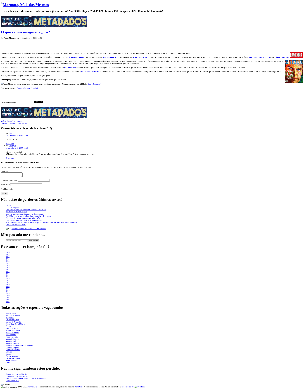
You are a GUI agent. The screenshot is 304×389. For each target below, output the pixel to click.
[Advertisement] (44, 44)
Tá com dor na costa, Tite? (16, 225)
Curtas (8, 326)
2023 (8, 259)
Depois (8, 205)
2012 (8, 280)
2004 (8, 297)
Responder (10, 144)
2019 (8, 265)
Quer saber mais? (94, 84)
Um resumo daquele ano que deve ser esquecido (24, 220)
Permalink (34, 88)
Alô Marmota (11, 313)
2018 (8, 267)
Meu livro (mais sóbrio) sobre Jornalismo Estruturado (25, 378)
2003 (8, 299)
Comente (4, 171)
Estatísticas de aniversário (11, 121)
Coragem (12, 146)
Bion (10, 133)
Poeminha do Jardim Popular (16, 212)
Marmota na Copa (12, 343)
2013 (8, 278)
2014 (8, 276)
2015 (8, 274)
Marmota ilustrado (12, 339)
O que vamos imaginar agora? (25, 32)
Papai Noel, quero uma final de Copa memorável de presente (28, 216)
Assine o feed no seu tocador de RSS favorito (29, 229)
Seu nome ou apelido (9, 180)
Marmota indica (11, 341)
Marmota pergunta (12, 348)
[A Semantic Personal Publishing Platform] (140, 387)
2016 (8, 272)
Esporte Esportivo (12, 333)
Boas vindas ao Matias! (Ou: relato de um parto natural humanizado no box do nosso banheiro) (41, 222)
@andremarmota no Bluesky (16, 374)
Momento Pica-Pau (13, 350)
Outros (8, 354)
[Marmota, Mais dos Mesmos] (25, 4)
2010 (8, 285)
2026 (8, 252)
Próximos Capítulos (13, 358)
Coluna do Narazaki (13, 322)
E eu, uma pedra (12, 328)
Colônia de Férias (12, 320)
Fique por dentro (12, 337)
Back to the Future (13, 315)
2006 (8, 293)
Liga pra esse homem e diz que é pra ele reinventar (25, 214)
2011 (7, 282)
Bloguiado (10, 318)
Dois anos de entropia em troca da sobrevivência (24, 218)
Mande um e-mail (12, 381)
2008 (8, 289)
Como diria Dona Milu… (15, 324)
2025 (8, 255)
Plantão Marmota (23, 88)
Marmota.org (32, 387)
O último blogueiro (13, 207)
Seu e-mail (5, 185)
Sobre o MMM (11, 360)
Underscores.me (128, 387)
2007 (8, 291)
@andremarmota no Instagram (17, 376)
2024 (8, 257)
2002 (8, 302)
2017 (8, 270)
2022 (8, 261)
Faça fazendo (11, 335)
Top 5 (8, 363)
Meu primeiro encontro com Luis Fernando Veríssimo (26, 210)
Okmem (9, 352)
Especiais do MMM (13, 330)
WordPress (78, 387)
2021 (8, 263)
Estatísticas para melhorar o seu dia (15, 123)
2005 (8, 295)
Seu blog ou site (7, 189)
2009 (8, 287)
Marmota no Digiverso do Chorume (19, 345)
